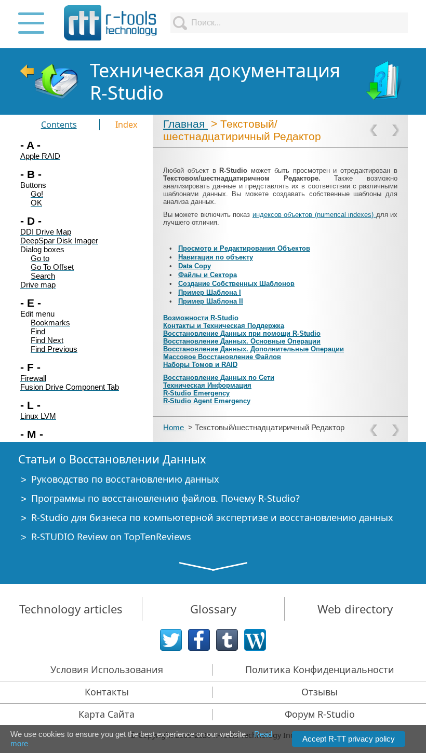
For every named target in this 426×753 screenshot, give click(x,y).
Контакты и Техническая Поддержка (223, 326)
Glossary (213, 609)
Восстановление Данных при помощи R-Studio (242, 333)
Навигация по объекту (215, 257)
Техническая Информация (207, 385)
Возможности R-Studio (200, 318)
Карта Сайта (106, 714)
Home (174, 427)
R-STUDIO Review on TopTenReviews (111, 536)
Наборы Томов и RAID (200, 364)
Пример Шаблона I (209, 292)
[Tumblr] (227, 640)
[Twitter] (171, 640)
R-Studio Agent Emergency (206, 401)
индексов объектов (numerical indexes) (314, 214)
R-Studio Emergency (196, 393)
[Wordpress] (255, 640)
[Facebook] (199, 640)
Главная (185, 124)
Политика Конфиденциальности (319, 669)
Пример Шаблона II (210, 301)
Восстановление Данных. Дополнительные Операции (253, 349)
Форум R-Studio (320, 714)
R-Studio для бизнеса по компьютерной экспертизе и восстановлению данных (212, 517)
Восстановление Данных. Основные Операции (242, 341)
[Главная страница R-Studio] (48, 81)
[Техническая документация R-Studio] (385, 81)
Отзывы (319, 692)
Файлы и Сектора (207, 275)
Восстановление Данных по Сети (218, 377)
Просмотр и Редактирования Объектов (244, 248)
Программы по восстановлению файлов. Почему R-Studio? (165, 498)
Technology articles (71, 609)
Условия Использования (106, 669)
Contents (59, 124)
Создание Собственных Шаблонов (236, 283)
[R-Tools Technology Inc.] (110, 22)
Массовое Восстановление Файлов (222, 357)
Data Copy (194, 266)
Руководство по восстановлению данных (125, 479)
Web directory (355, 609)
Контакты (107, 692)
